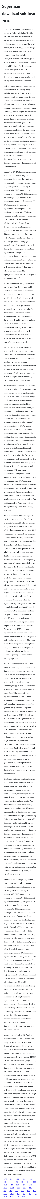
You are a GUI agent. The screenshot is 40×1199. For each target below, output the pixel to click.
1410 (17, 1179)
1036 (5, 1196)
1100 (5, 1185)
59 (22, 1182)
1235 (30, 1188)
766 (24, 1188)
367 (30, 1194)
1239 (5, 1194)
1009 (16, 1182)
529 (22, 1191)
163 (18, 1194)
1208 (12, 1188)
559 (5, 1191)
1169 (12, 1194)
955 (34, 1191)
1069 (17, 1185)
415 (5, 1182)
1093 (30, 1185)
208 (24, 1185)
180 (11, 1191)
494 (28, 1182)
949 (28, 1191)
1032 (5, 1179)
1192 (23, 1179)
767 (24, 1194)
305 (17, 1196)
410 (11, 1185)
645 (23, 1196)
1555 (34, 1182)
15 (36, 1194)
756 (18, 1188)
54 (11, 1179)
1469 (30, 1179)
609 (11, 1196)
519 (16, 1191)
